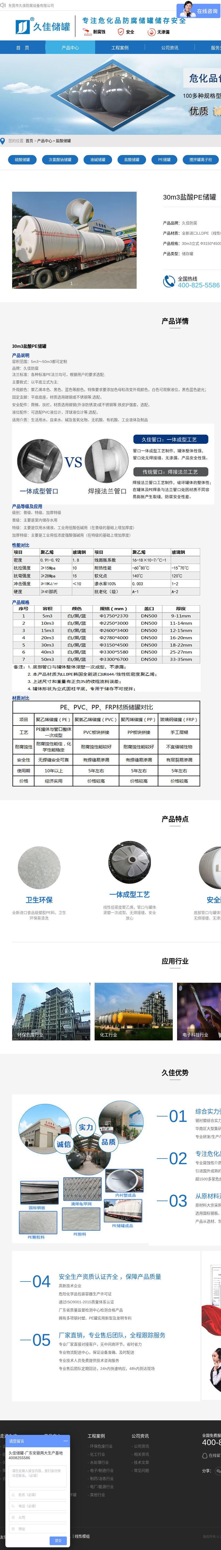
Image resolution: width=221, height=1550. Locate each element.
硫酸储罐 (22, 159)
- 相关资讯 (140, 1454)
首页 (29, 141)
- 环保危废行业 (100, 1446)
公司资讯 (169, 48)
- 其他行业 (96, 1495)
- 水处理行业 (98, 1462)
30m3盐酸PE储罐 (29, 346)
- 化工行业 (96, 1454)
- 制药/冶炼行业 (101, 1478)
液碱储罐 (97, 159)
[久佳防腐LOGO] (44, 26)
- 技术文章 (140, 1462)
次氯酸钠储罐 (60, 159)
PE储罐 (164, 159)
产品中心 (70, 48)
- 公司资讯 (140, 1446)
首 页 (22, 48)
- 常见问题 (140, 1470)
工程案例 (120, 48)
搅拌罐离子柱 (200, 159)
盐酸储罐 (63, 141)
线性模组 (82, 1536)
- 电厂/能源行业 (101, 1486)
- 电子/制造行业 (101, 1470)
